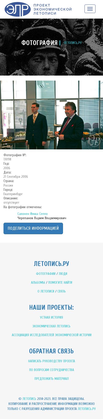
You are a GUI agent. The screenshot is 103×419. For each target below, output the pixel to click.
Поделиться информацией (33, 228)
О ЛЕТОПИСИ (46, 291)
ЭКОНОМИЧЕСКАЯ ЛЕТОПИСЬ (51, 326)
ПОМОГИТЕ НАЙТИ (60, 282)
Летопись (29, 399)
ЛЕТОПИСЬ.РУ (73, 43)
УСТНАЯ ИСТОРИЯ (51, 317)
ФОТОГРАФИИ (46, 274)
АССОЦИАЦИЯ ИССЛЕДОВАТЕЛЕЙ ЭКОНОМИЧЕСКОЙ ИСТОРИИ (52, 335)
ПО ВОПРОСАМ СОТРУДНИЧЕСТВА (51, 370)
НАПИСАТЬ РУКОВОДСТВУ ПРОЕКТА (51, 361)
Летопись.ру (87, 409)
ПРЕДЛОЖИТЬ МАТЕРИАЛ (51, 379)
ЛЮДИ (63, 274)
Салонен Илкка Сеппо (33, 214)
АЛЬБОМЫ (38, 282)
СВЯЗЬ (62, 291)
